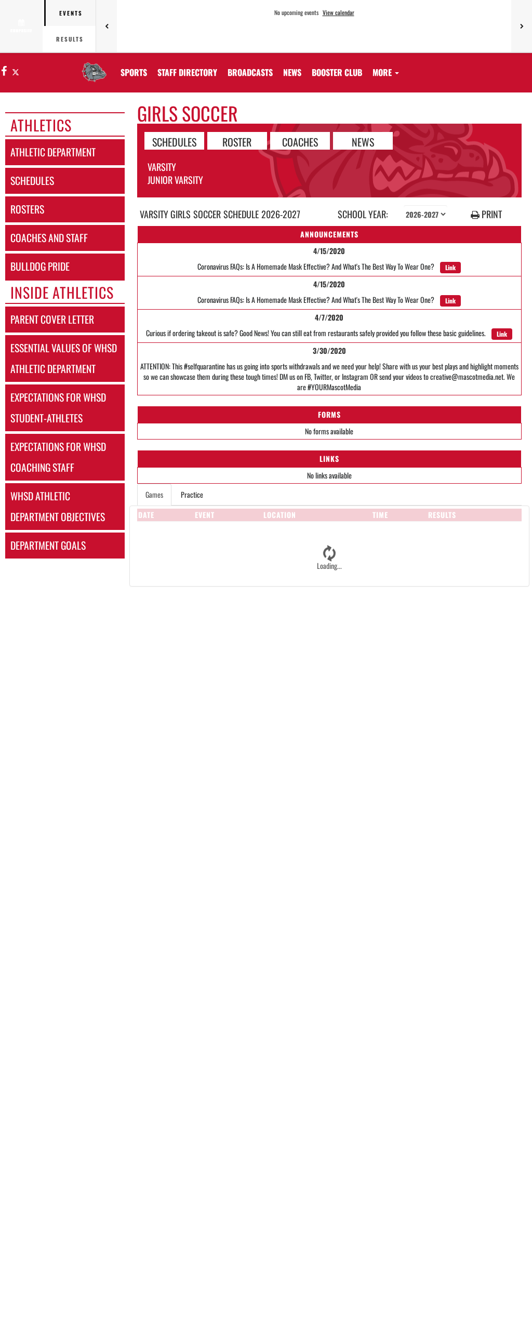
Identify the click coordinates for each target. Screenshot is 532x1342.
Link (450, 267)
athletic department (53, 152)
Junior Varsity (175, 180)
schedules (32, 180)
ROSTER (236, 141)
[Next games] (521, 26)
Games (154, 494)
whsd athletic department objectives (57, 506)
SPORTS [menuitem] (134, 72)
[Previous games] (106, 26)
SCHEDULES (174, 141)
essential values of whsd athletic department (63, 358)
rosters (27, 209)
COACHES (300, 141)
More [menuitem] (383, 72)
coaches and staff (49, 237)
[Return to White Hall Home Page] (94, 66)
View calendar (338, 12)
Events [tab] (71, 13)
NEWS (363, 141)
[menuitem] (187, 72)
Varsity (162, 167)
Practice (192, 494)
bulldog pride (40, 266)
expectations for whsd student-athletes (58, 408)
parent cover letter (52, 319)
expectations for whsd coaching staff (58, 457)
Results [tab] (70, 39)
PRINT (491, 214)
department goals (48, 545)
